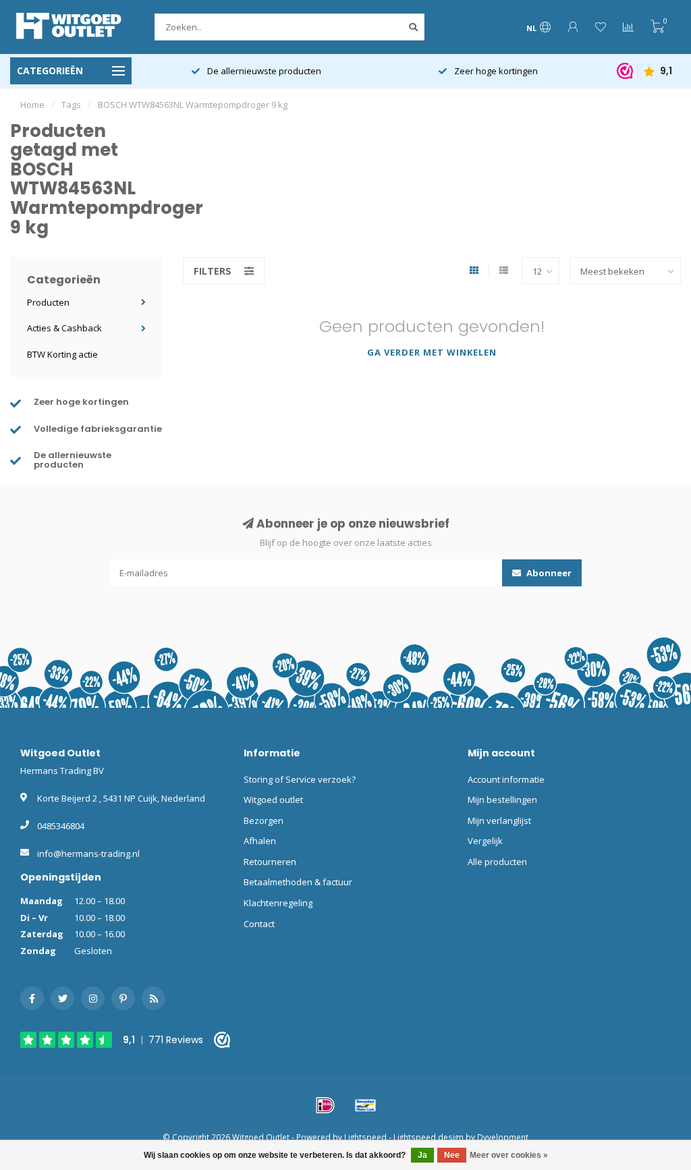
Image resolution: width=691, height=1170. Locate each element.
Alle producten (497, 862)
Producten (48, 302)
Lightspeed (365, 1137)
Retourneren (270, 862)
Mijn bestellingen (502, 799)
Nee (452, 1155)
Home (32, 105)
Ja (422, 1155)
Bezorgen (263, 820)
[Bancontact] (366, 1105)
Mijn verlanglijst (499, 820)
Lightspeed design (428, 1137)
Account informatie (506, 779)
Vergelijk (485, 841)
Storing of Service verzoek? (300, 779)
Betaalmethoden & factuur (298, 882)
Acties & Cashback (64, 328)
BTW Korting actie (62, 354)
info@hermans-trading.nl (88, 853)
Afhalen (260, 841)
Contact (259, 924)
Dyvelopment (502, 1137)
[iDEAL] (325, 1105)
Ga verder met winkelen (432, 352)
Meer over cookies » (509, 1155)
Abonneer (548, 573)
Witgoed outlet (273, 799)
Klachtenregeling (278, 903)
